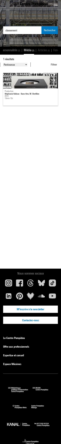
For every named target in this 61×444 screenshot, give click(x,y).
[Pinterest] (19, 297)
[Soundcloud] (41, 297)
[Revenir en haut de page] (53, 437)
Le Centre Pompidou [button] (14, 338)
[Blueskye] (41, 284)
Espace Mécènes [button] (12, 364)
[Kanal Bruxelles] (20, 427)
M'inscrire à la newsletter (30, 309)
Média (29, 50)
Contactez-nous (30, 320)
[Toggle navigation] (55, 4)
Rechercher (50, 30)
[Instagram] (8, 284)
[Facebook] (19, 284)
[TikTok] (52, 284)
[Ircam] (43, 391)
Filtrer (54, 64)
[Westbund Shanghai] (44, 427)
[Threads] (30, 284)
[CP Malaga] (39, 409)
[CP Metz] (22, 409)
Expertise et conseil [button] (14, 355)
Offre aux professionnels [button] (16, 346)
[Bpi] (20, 391)
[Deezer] (30, 297)
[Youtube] (52, 297)
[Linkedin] (8, 297)
